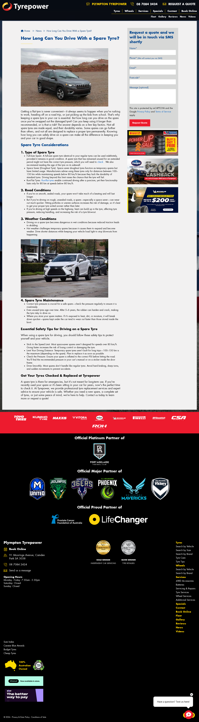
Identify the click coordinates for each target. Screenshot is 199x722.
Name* (133, 48)
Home (26, 30)
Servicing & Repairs (185, 588)
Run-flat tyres (48, 180)
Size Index (9, 641)
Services (143, 11)
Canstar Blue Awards (14, 645)
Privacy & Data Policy (21, 717)
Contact (172, 11)
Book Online (189, 11)
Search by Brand (184, 554)
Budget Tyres (10, 649)
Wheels (129, 11)
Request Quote (139, 122)
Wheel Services (183, 596)
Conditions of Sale (38, 717)
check (100, 162)
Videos (192, 16)
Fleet (153, 16)
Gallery (162, 16)
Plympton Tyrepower (109, 4)
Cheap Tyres (10, 653)
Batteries (180, 584)
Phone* (146, 58)
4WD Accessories (185, 580)
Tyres (117, 11)
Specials (158, 11)
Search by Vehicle (185, 546)
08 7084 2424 (147, 4)
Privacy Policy (143, 111)
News (183, 16)
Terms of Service (163, 111)
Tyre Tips (180, 561)
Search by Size (183, 550)
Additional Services (185, 599)
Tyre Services (182, 592)
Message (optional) (139, 87)
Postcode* (135, 77)
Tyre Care (180, 557)
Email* (133, 67)
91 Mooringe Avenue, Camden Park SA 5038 (27, 557)
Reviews (173, 16)
